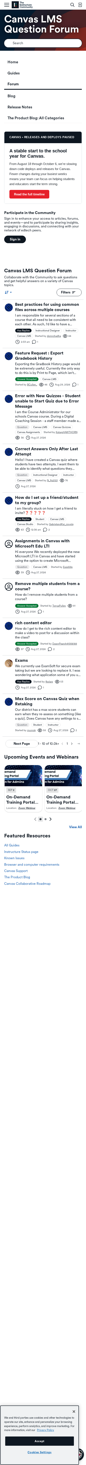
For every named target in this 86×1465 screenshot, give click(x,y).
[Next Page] (71, 743)
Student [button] (39, 519)
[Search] (72, 5)
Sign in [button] (15, 239)
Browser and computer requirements (31, 865)
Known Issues (14, 858)
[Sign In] (80, 5)
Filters (66, 292)
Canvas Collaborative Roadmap (27, 884)
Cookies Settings (40, 1452)
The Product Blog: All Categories (36, 118)
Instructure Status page (21, 852)
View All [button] (75, 827)
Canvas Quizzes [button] (62, 427)
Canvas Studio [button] (25, 524)
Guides (14, 73)
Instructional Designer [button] (47, 330)
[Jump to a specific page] (78, 743)
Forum (13, 84)
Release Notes (20, 107)
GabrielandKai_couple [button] (61, 524)
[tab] (40, 819)
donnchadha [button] (54, 336)
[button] (9, 307)
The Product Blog (17, 877)
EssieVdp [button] (68, 567)
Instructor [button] (71, 330)
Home (13, 62)
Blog (11, 96)
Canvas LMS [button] (24, 336)
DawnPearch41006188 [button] (64, 643)
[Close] (73, 1411)
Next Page (22, 744)
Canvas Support (16, 871)
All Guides (11, 845)
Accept (39, 1441)
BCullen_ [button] (32, 384)
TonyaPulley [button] (59, 605)
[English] (22, 5)
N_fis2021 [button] (52, 480)
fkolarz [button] (49, 681)
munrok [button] (31, 730)
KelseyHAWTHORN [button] (66, 432)
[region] (39, 1435)
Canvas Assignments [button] (28, 432)
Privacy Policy (45, 1430)
